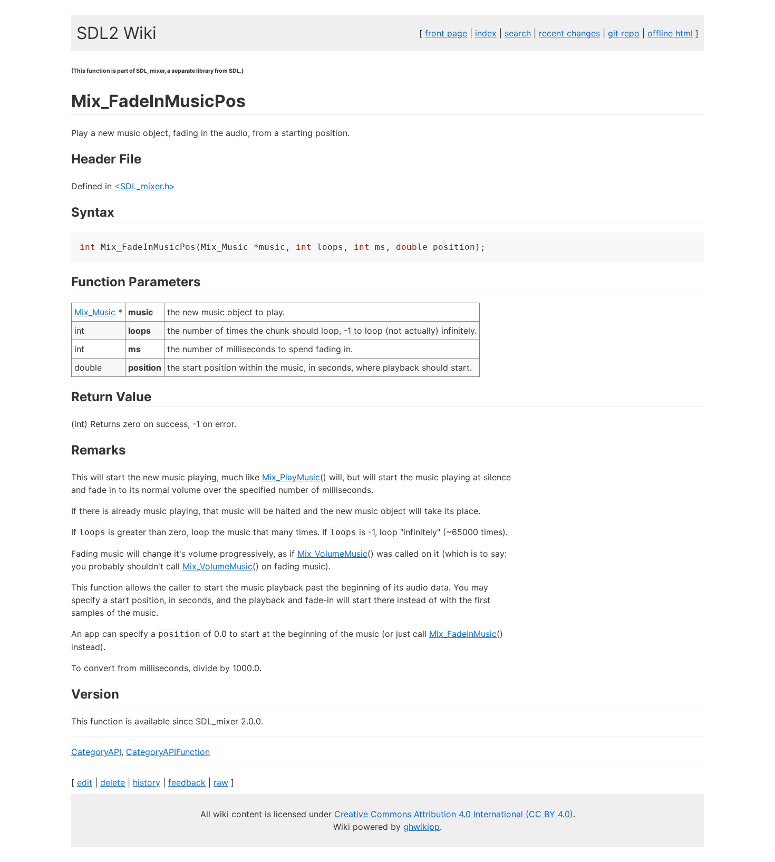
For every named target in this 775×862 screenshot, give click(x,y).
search (518, 33)
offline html (670, 33)
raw (221, 782)
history (146, 782)
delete (112, 782)
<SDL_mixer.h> (144, 186)
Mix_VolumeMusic (332, 553)
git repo (624, 33)
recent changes (569, 33)
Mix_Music (94, 312)
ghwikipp (421, 826)
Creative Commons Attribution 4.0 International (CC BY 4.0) (453, 814)
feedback (187, 782)
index (486, 33)
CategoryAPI (96, 752)
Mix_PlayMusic (291, 477)
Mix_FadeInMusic (463, 633)
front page (446, 33)
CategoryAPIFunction (168, 752)
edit (84, 782)
